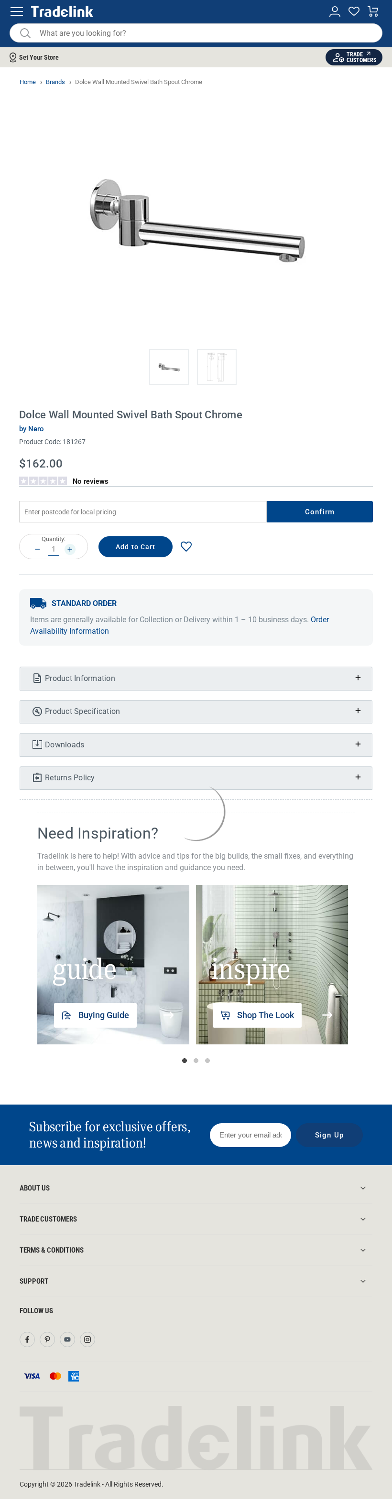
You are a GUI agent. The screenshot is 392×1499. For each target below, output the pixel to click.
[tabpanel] (113, 964)
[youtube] (67, 1339)
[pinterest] (47, 1339)
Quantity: (53, 538)
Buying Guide (103, 1015)
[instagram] (87, 1339)
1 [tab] (184, 1060)
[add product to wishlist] (186, 546)
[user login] (335, 12)
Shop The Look (265, 1015)
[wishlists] (354, 12)
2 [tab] (196, 1060)
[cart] (373, 12)
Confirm (320, 512)
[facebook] (27, 1339)
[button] (169, 367)
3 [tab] (207, 1060)
